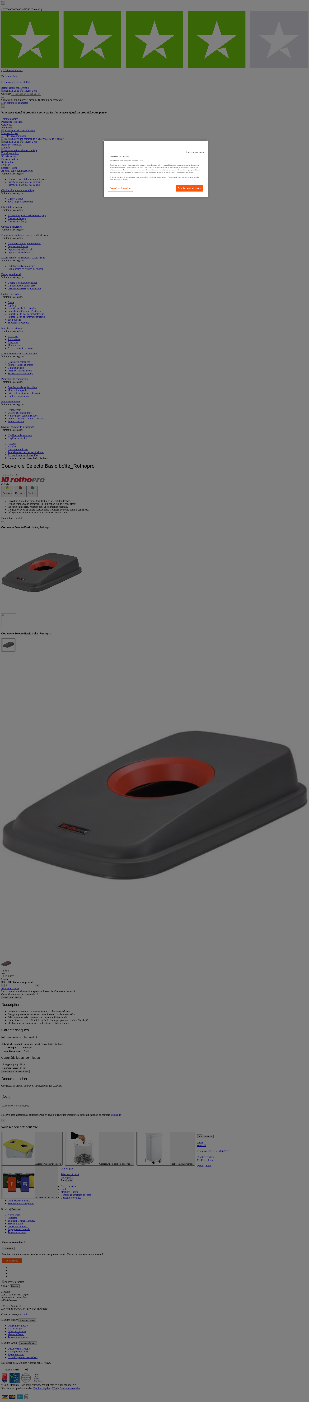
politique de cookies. (121, 179)
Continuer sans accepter (195, 152)
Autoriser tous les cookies (189, 188)
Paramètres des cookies (120, 188)
